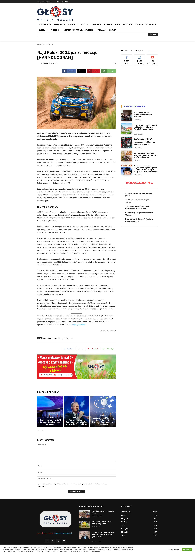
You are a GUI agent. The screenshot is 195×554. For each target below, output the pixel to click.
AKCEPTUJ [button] (187, 549)
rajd (63, 338)
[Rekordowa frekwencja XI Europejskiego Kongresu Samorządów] (50, 411)
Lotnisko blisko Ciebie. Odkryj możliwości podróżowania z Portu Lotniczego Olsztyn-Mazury (145, 128)
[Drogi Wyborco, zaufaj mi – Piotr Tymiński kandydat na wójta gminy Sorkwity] (84, 535)
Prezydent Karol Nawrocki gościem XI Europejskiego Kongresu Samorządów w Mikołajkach (103, 421)
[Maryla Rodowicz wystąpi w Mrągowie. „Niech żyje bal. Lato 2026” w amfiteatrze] (126, 155)
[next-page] (42, 430)
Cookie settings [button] (174, 549)
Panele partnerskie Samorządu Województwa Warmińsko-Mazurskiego (76, 422)
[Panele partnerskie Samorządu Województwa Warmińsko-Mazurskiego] (76, 411)
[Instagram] (53, 541)
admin (45, 63)
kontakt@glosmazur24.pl (63, 533)
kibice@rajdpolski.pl (78, 325)
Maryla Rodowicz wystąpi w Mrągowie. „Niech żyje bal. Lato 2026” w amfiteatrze (145, 155)
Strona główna (41, 45)
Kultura (50, 417)
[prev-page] (38, 430)
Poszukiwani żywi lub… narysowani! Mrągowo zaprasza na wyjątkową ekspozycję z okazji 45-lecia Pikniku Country (146, 168)
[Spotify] (58, 541)
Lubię (127, 56)
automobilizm (47, 338)
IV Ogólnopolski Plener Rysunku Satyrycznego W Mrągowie (143, 114)
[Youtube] (64, 541)
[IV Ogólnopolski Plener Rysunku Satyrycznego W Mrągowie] (126, 115)
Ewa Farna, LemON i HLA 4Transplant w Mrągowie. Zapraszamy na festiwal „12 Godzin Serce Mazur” (144, 142)
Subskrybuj (152, 56)
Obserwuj (139, 56)
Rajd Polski (70, 338)
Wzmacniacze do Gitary (133, 219)
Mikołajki (50, 45)
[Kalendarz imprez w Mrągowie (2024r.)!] (84, 514)
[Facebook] (47, 541)
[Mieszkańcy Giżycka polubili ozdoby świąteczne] (84, 524)
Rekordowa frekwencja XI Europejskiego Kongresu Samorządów (50, 422)
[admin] (39, 63)
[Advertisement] (139, 86)
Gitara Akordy (130, 213)
